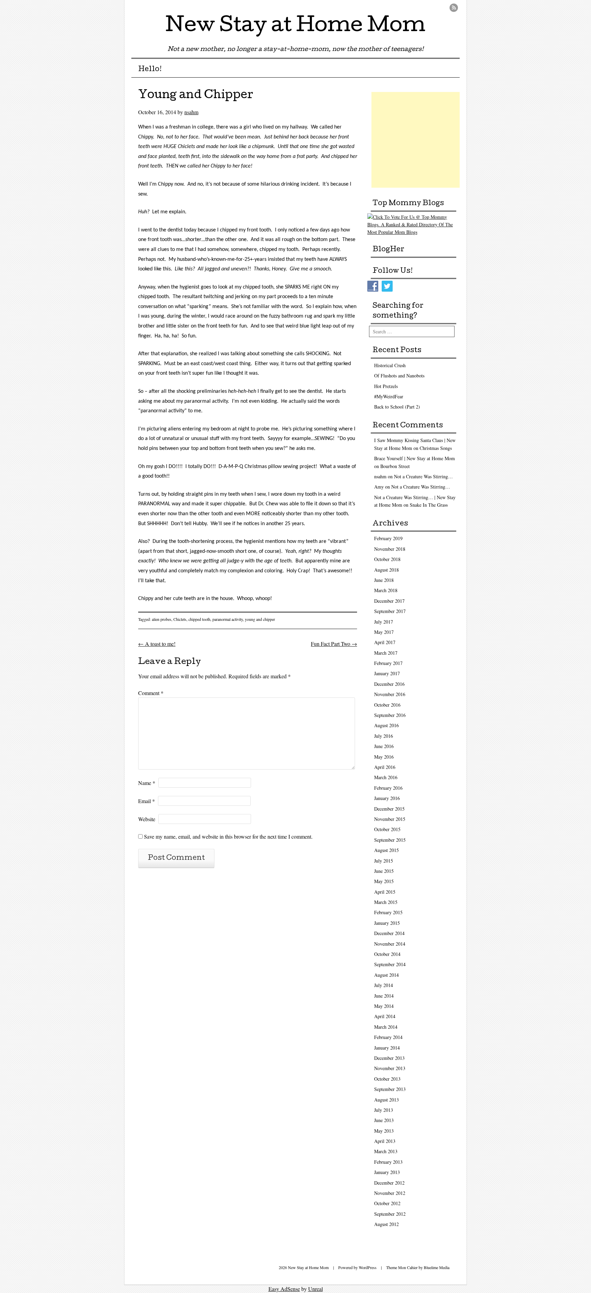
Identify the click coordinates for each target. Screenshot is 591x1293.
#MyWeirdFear (388, 396)
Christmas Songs (436, 448)
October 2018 (387, 559)
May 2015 (384, 881)
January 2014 (387, 1047)
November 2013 (389, 1068)
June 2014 (384, 995)
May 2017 (384, 632)
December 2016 (389, 684)
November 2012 (389, 1193)
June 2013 (384, 1120)
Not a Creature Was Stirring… (423, 476)
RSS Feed (453, 7)
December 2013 (389, 1058)
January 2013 (387, 1172)
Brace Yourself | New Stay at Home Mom (414, 458)
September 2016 (390, 715)
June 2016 (384, 746)
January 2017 (387, 673)
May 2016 (384, 757)
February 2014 (388, 1037)
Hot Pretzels (386, 386)
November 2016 (389, 694)
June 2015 (384, 871)
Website (146, 819)
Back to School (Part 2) (397, 406)
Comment (150, 692)
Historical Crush (390, 365)
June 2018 (384, 580)
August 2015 (386, 850)
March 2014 (385, 1027)
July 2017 (383, 621)
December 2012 (389, 1182)
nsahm (191, 112)
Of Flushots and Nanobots (399, 375)
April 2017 (384, 642)
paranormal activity (227, 619)
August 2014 (386, 975)
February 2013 (388, 1162)
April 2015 (384, 892)
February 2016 (388, 788)
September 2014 (390, 964)
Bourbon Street (395, 466)
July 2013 (383, 1110)
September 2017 (390, 611)
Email (146, 800)
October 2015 (387, 829)
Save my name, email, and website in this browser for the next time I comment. (228, 836)
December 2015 (389, 808)
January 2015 (387, 923)
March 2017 (385, 653)
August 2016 (386, 725)
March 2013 (385, 1151)
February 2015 (388, 912)
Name (146, 782)
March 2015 (385, 902)
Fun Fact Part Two (334, 643)
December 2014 (389, 933)
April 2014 (384, 1016)
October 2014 (387, 954)
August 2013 (386, 1099)
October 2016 (387, 705)
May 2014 (384, 1006)
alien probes (161, 619)
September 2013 (390, 1089)
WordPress (368, 1267)
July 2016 (383, 736)
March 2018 (385, 590)
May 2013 (384, 1131)
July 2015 (383, 860)
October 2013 (387, 1079)
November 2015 (389, 819)
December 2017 (389, 601)
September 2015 (390, 840)
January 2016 (387, 798)
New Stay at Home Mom (295, 27)
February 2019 (388, 538)
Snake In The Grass (429, 505)
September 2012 (390, 1214)
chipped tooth (199, 619)
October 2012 (387, 1203)
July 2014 (383, 985)
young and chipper (260, 619)
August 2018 (386, 569)
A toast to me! (156, 643)
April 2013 (384, 1141)
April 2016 (384, 767)
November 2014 (389, 944)
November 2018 (389, 549)
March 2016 (385, 777)
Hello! (150, 69)
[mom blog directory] (413, 232)
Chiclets (179, 619)
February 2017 (388, 663)
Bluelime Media (436, 1267)
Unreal (315, 1288)
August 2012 (386, 1224)
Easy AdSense (284, 1288)
